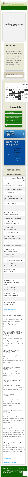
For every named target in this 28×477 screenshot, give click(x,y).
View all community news (9, 462)
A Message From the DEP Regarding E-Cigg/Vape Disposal (12, 443)
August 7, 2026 (9, 196)
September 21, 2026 (10, 287)
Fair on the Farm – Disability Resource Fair (13, 315)
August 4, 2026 (9, 189)
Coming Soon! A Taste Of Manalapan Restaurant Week (11, 368)
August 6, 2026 (9, 192)
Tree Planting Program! (8, 427)
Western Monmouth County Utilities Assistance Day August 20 (11, 351)
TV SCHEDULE (17, 148)
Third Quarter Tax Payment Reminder (11, 380)
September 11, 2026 (10, 263)
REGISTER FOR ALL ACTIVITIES (13, 117)
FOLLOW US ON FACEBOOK (12, 123)
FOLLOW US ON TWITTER (12, 125)
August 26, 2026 (9, 236)
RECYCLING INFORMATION (12, 120)
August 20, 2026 (9, 232)
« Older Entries (7, 458)
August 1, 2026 (9, 183)
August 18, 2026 (9, 227)
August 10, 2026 (9, 203)
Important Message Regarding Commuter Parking (12, 411)
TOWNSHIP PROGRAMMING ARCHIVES (17, 158)
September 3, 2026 (10, 245)
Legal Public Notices (10, 112)
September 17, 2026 (10, 280)
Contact (21, 468)
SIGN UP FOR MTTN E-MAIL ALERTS (17, 152)
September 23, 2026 (10, 293)
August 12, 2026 (9, 212)
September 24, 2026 (10, 299)
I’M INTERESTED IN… (11, 74)
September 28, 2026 (10, 302)
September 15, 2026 (10, 275)
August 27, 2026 (9, 242)
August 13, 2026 (9, 218)
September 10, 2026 (10, 260)
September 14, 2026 (10, 269)
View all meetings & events (10, 309)
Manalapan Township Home (22, 471)
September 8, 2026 (10, 249)
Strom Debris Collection (8, 394)
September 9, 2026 (10, 254)
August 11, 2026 (9, 207)
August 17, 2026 (9, 221)
